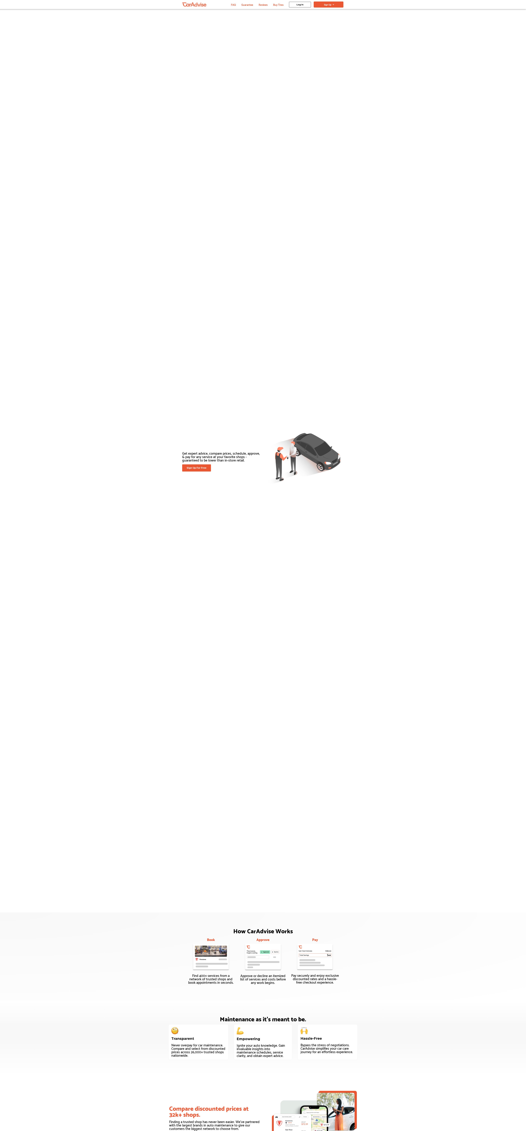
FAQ (233, 4)
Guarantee (247, 4)
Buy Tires (278, 4)
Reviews (263, 4)
